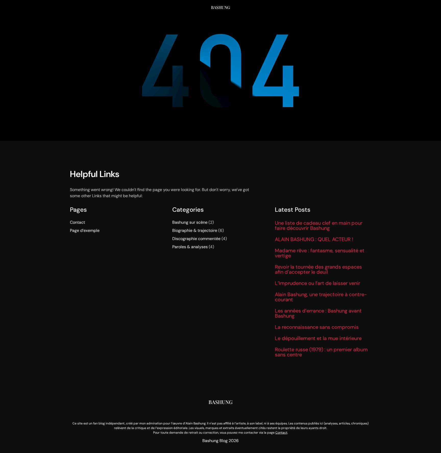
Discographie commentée (196, 238)
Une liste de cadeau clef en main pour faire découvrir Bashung (318, 225)
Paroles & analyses (190, 246)
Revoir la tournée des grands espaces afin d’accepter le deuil (318, 269)
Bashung (220, 7)
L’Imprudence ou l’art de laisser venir (317, 283)
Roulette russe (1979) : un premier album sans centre (321, 352)
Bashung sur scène (189, 222)
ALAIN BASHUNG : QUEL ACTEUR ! (314, 239)
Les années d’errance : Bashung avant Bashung (318, 313)
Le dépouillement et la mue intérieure (318, 338)
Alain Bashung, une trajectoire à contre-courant (321, 297)
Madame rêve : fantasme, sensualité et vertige (319, 253)
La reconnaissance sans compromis (317, 327)
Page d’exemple (85, 230)
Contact (77, 222)
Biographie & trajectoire (194, 230)
